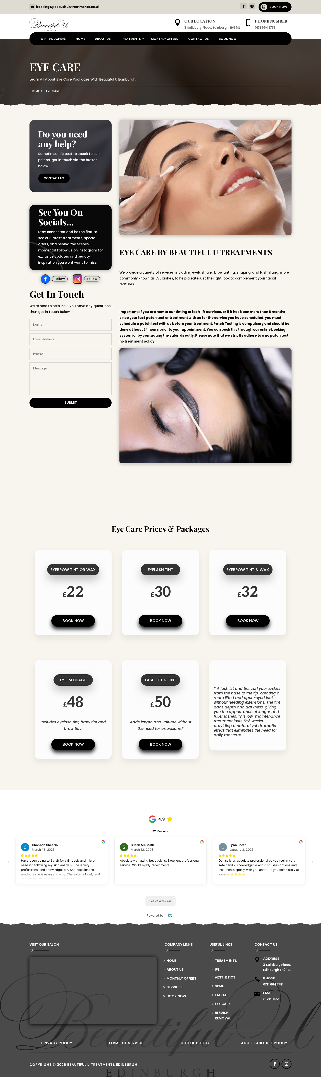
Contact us (198, 39)
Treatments (131, 39)
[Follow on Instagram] (252, 6)
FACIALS (222, 995)
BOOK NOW (278, 7)
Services (175, 987)
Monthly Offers (181, 978)
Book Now (227, 39)
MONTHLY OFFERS (164, 39)
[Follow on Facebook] (243, 6)
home (35, 91)
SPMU (219, 986)
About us (103, 39)
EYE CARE (53, 91)
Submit (70, 402)
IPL (217, 969)
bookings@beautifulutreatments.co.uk (68, 7)
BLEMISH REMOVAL (223, 1015)
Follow (60, 279)
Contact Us (54, 178)
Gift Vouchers (53, 39)
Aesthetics (225, 977)
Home (80, 39)
